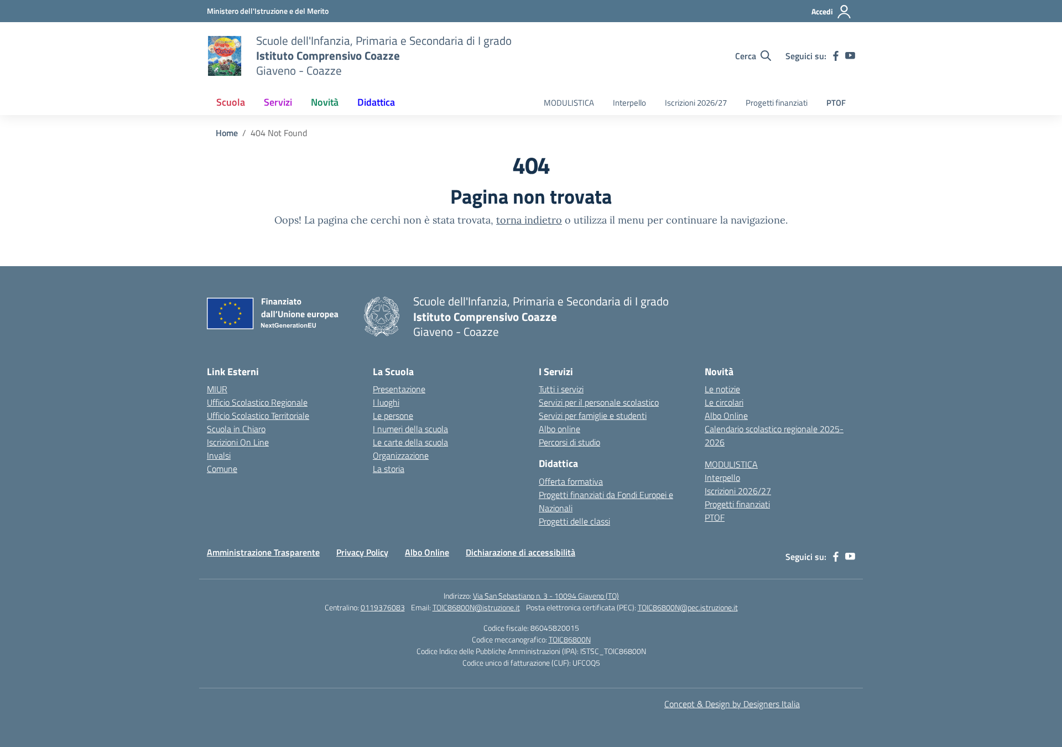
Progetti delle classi (574, 521)
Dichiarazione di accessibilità (520, 552)
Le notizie (722, 389)
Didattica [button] (376, 102)
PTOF (836, 102)
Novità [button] (325, 102)
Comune (222, 468)
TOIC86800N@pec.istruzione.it (688, 607)
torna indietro (529, 220)
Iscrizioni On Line (238, 442)
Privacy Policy (362, 552)
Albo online (559, 428)
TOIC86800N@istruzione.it (476, 607)
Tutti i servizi (561, 389)
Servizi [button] (278, 102)
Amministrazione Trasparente (263, 552)
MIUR (217, 389)
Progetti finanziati (777, 102)
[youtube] (850, 56)
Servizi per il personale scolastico (599, 402)
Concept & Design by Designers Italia (732, 703)
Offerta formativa (571, 481)
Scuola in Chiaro (236, 428)
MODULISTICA (569, 102)
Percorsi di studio (569, 442)
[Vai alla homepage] (224, 56)
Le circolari (724, 402)
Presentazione (399, 389)
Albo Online (726, 415)
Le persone (393, 415)
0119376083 (383, 607)
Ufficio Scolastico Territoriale (258, 415)
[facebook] (836, 56)
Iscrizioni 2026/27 (696, 102)
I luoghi (386, 402)
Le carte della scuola (410, 442)
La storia (388, 468)
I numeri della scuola (410, 428)
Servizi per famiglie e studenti (593, 415)
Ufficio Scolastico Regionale (257, 402)
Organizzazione (401, 455)
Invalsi (219, 455)
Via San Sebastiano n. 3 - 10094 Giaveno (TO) (546, 595)
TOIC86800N (570, 639)
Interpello (629, 102)
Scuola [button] (230, 102)
